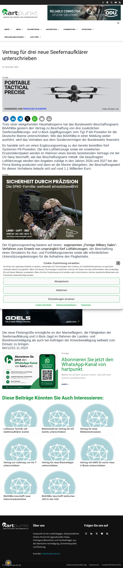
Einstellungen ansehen (61, 298)
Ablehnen (61, 290)
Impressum (86, 305)
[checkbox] (8, 563)
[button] (118, 263)
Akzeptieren (61, 281)
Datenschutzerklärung (66, 305)
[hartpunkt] (24, 13)
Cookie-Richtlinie (43, 305)
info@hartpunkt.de (51, 553)
